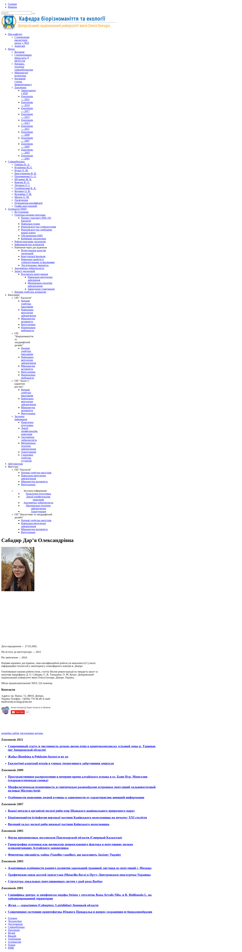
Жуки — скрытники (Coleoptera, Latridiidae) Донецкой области (53, 905)
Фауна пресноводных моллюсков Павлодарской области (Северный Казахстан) (65, 837)
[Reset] (33, 13)
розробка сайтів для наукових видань (22, 733)
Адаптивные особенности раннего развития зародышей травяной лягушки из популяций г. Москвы (79, 868)
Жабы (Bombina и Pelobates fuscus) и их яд (38, 756)
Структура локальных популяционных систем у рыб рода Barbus (55, 881)
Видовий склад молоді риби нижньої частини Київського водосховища (58, 824)
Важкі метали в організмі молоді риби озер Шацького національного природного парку (71, 810)
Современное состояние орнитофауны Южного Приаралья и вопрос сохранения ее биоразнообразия (80, 911)
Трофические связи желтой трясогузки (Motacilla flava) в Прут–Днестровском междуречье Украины (79, 874)
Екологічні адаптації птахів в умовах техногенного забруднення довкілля (61, 763)
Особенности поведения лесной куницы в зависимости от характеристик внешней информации (76, 797)
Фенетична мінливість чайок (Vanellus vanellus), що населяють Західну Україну (64, 854)
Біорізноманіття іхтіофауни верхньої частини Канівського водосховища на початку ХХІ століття (77, 817)
